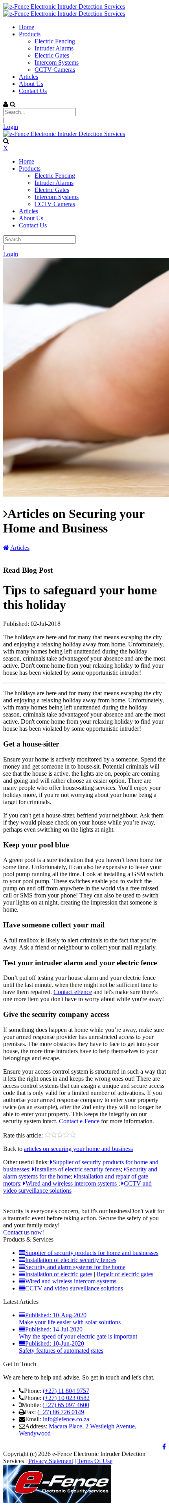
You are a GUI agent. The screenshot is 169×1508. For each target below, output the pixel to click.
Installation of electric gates (58, 1274)
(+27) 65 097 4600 (65, 1405)
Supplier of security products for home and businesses (91, 1252)
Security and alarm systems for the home (75, 1267)
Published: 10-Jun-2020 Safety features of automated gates (61, 1347)
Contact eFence (72, 992)
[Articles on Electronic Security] (6, 547)
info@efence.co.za (66, 1419)
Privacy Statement (50, 1461)
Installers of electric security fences (78, 1169)
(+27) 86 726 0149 (60, 1412)
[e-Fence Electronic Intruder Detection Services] (64, 6)
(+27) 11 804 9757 (66, 1390)
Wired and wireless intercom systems (72, 1183)
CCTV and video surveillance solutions (74, 1288)
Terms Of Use (94, 1461)
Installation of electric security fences (70, 1260)
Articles (19, 547)
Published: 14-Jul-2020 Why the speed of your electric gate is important (78, 1333)
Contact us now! (23, 1232)
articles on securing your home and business (78, 1148)
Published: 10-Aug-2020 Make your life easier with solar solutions (70, 1319)
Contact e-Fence (79, 1121)
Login (10, 126)
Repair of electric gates (125, 1274)
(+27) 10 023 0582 (66, 1397)
